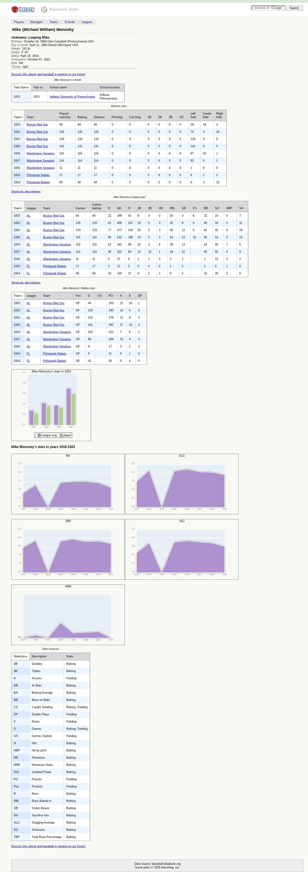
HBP (229, 208)
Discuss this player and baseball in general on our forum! (48, 74)
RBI (172, 208)
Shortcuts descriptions (26, 191)
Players (19, 22)
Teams (53, 22)
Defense (99, 117)
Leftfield (193, 115)
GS (99, 295)
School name (58, 87)
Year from (20, 87)
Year (17, 117)
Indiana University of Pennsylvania (72, 96)
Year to (38, 87)
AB (119, 208)
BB (206, 208)
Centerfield (207, 115)
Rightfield (219, 115)
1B (149, 117)
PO (111, 295)
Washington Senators (41, 153)
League (31, 208)
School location (110, 87)
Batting (82, 117)
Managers (36, 22)
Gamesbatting (97, 206)
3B (170, 117)
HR (161, 208)
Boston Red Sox (37, 124)
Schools (69, 22)
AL (28, 215)
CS (195, 208)
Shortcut (19, 656)
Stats (69, 656)
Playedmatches (65, 115)
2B (160, 117)
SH (241, 208)
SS (181, 117)
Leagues (86, 22)
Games (80, 208)
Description (39, 656)
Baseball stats (64, 9)
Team (30, 117)
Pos (78, 295)
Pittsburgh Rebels (38, 175)
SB (184, 208)
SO (217, 208)
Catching (135, 117)
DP (140, 295)
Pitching (117, 117)
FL (28, 266)
